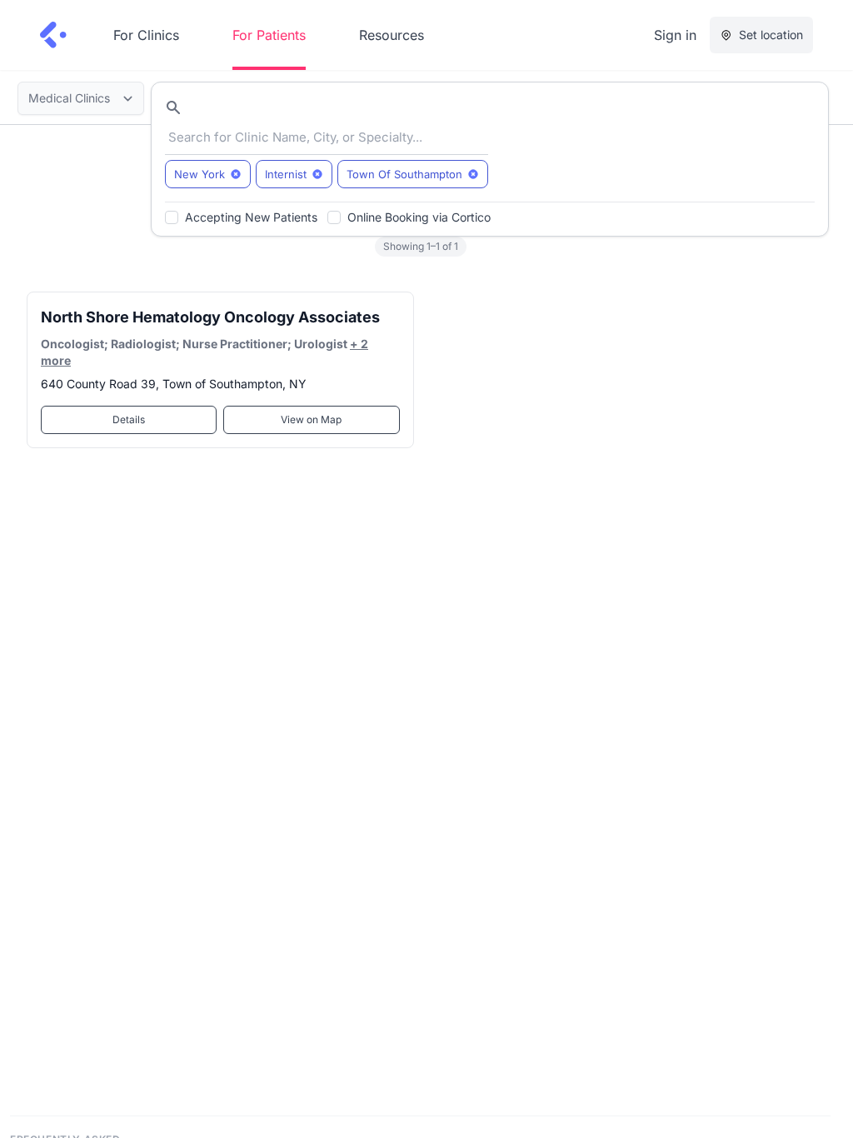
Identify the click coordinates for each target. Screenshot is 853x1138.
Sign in (675, 35)
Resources (391, 35)
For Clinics (146, 35)
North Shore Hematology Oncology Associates (210, 317)
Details (128, 419)
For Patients (269, 35)
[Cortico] (53, 35)
